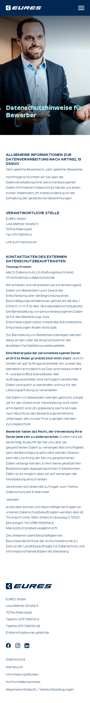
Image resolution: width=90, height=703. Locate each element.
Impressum (14, 667)
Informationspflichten (22, 674)
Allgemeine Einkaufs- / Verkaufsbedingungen (40, 689)
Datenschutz (15, 659)
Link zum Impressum (21, 242)
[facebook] (8, 645)
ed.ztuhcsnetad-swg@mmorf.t (35, 528)
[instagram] (17, 645)
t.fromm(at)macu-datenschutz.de (30, 277)
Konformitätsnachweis (23, 682)
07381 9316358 (40, 523)
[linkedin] (26, 645)
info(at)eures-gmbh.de (32, 632)
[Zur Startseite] (31, 7)
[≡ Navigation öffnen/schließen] (81, 8)
